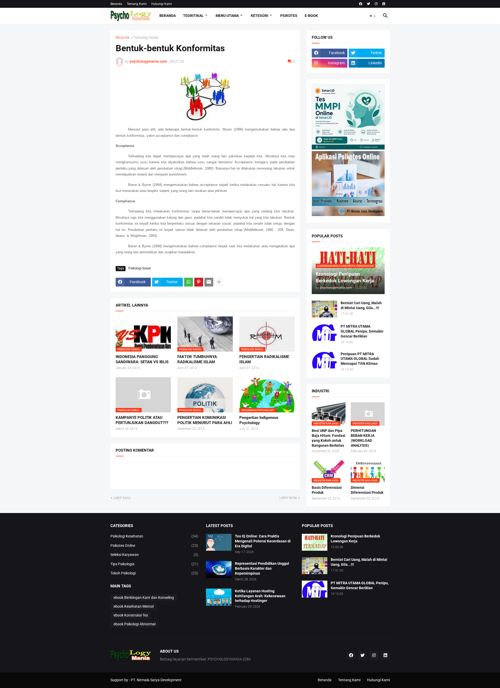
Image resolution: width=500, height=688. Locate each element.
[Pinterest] (198, 282)
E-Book (311, 16)
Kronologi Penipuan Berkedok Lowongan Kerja (355, 538)
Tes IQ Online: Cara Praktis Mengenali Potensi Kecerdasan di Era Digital (263, 541)
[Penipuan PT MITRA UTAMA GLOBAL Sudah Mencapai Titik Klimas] (324, 360)
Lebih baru (122, 498)
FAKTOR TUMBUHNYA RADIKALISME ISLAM (197, 359)
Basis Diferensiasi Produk (327, 490)
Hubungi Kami (161, 4)
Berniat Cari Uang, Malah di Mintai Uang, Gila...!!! (361, 305)
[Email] (208, 282)
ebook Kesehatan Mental (134, 606)
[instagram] (376, 4)
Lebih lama (288, 498)
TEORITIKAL (193, 16)
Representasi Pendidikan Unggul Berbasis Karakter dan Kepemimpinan (262, 568)
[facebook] (360, 4)
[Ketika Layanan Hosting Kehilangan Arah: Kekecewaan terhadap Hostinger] (219, 597)
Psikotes (288, 16)
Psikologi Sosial (146, 38)
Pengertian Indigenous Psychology (258, 420)
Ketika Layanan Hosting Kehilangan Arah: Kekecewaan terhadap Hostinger (260, 596)
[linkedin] (383, 4)
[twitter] (368, 4)
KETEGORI (259, 16)
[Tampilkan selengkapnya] (219, 282)
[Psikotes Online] (348, 148)
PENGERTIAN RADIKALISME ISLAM (264, 359)
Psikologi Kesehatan (154, 536)
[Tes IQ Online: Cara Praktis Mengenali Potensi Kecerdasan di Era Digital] (219, 542)
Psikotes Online (154, 545)
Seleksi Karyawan (154, 555)
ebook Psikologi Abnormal (134, 624)
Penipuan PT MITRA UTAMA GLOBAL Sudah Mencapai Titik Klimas (360, 359)
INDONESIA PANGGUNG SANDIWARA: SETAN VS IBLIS (142, 359)
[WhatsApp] (188, 282)
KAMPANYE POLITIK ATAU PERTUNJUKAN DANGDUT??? (142, 420)
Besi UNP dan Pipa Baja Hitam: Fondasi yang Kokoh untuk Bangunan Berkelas (328, 438)
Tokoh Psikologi (154, 573)
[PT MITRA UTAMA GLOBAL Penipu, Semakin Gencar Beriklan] (324, 332)
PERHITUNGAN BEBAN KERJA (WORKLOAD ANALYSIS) (363, 438)
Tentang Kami (137, 4)
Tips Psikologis (154, 564)
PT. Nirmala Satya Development (156, 680)
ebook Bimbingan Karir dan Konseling (144, 597)
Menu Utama (227, 16)
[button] (372, 15)
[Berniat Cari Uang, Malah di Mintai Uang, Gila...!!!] (324, 309)
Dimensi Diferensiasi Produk (367, 490)
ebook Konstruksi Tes (131, 615)
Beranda (116, 4)
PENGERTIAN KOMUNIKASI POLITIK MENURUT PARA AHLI (204, 420)
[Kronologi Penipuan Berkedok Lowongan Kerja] (314, 542)
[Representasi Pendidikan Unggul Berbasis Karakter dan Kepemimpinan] (219, 569)
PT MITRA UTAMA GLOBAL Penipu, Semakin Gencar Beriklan (362, 331)
